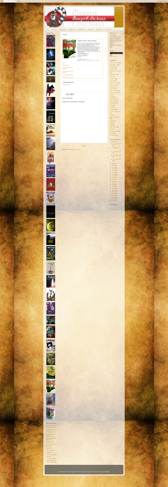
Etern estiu (113, 101)
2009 (113, 200)
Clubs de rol (113, 85)
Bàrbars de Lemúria (115, 71)
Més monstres (66, 84)
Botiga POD (81, 29)
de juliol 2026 (116, 144)
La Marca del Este (51, 454)
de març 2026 (117, 155)
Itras (111, 107)
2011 (113, 195)
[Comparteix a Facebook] (71, 94)
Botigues (112, 78)
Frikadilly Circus (50, 436)
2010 (113, 198)
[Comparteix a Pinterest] (73, 94)
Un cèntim (112, 135)
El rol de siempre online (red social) (51, 461)
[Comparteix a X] (70, 94)
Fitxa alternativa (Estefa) (68, 74)
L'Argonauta (49, 452)
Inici (47, 29)
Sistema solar (113, 131)
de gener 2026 (117, 159)
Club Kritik (49, 446)
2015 (113, 186)
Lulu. (88, 59)
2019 (113, 177)
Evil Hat (48, 456)
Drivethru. (98, 60)
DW (111, 94)
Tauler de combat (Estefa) (68, 77)
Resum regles (66, 65)
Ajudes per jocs (114, 62)
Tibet (111, 133)
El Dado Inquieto (51, 425)
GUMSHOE (113, 103)
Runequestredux (51, 434)
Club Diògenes (50, 432)
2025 (113, 163)
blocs (111, 76)
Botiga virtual (62, 29)
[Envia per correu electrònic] (66, 94)
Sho (111, 129)
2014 (113, 188)
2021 (113, 172)
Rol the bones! (50, 450)
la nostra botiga (89, 60)
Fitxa (64, 62)
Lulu (111, 115)
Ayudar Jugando (50, 444)
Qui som (53, 29)
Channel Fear (113, 83)
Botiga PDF (72, 29)
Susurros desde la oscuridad (51, 439)
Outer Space (113, 127)
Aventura (112, 69)
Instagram (115, 56)
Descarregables (114, 92)
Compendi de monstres (113, 87)
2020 (113, 175)
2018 (113, 179)
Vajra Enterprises (51, 458)
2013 (113, 191)
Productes (91, 29)
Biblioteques (113, 74)
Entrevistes (113, 99)
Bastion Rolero (50, 441)
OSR (111, 125)
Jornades (112, 109)
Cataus (112, 80)
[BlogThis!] (68, 94)
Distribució (99, 29)
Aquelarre (112, 66)
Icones (111, 105)
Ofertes (112, 120)
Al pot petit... (113, 64)
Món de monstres (115, 117)
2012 (113, 193)
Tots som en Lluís (116, 148)
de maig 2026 (117, 151)
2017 (113, 181)
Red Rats (49, 448)
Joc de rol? (108, 29)
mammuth (90, 471)
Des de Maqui (114, 90)
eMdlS (111, 97)
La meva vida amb (115, 111)
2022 (113, 170)
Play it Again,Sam (51, 427)
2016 (113, 184)
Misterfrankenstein (51, 429)
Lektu (94, 60)
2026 (113, 142)
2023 (113, 168)
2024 (113, 165)
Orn (111, 122)
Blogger (108, 471)
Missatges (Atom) (75, 149)
